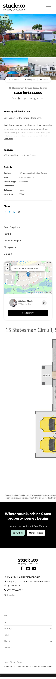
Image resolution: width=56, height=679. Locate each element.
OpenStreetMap (38, 293)
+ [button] (7, 264)
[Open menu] (48, 6)
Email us (11, 595)
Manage (8, 629)
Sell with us (18, 533)
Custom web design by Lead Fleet (40, 666)
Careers (8, 648)
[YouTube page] (34, 569)
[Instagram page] (28, 569)
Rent (6, 635)
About (7, 641)
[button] (8, 234)
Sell (5, 616)
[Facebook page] (22, 569)
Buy (5, 622)
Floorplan (31, 80)
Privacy (12, 662)
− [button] (7, 268)
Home (6, 662)
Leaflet (29, 293)
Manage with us (36, 533)
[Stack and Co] (14, 7)
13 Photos (15, 80)
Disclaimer (20, 662)
